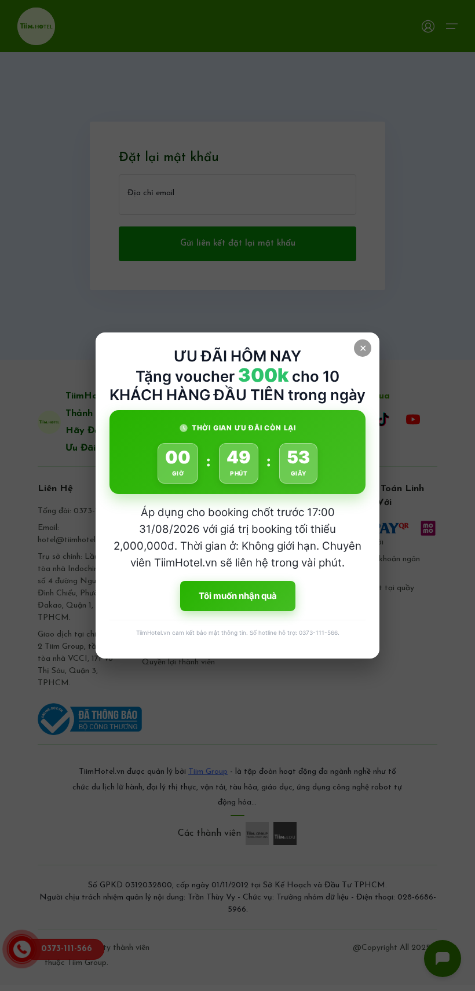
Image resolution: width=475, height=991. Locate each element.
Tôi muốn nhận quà (238, 595)
